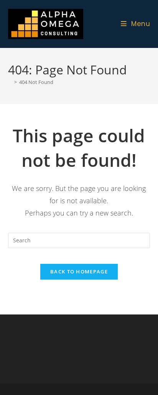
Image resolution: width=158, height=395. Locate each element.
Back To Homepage (79, 271)
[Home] (10, 82)
